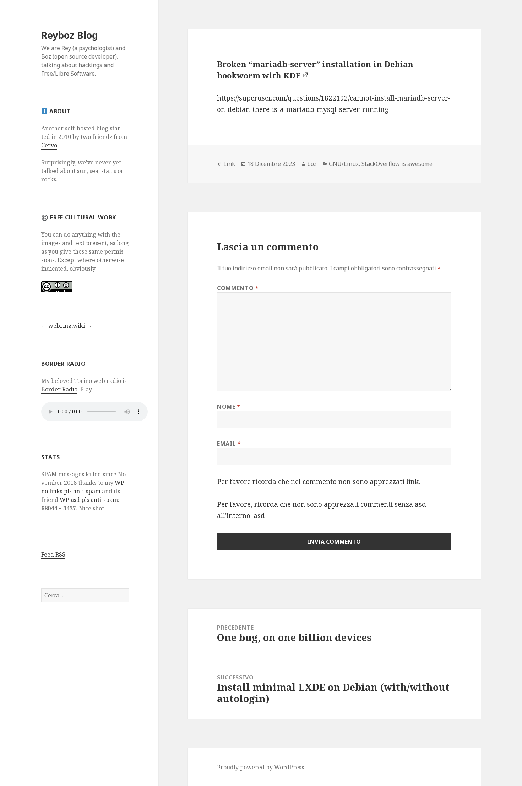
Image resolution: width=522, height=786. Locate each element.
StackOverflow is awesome (397, 164)
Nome (228, 407)
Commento (238, 288)
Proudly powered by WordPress (260, 767)
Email (229, 444)
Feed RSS (53, 554)
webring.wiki (66, 326)
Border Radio (59, 389)
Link (229, 164)
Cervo (49, 145)
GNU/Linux (344, 164)
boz (312, 164)
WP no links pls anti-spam (82, 487)
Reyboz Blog (69, 35)
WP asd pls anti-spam (89, 500)
